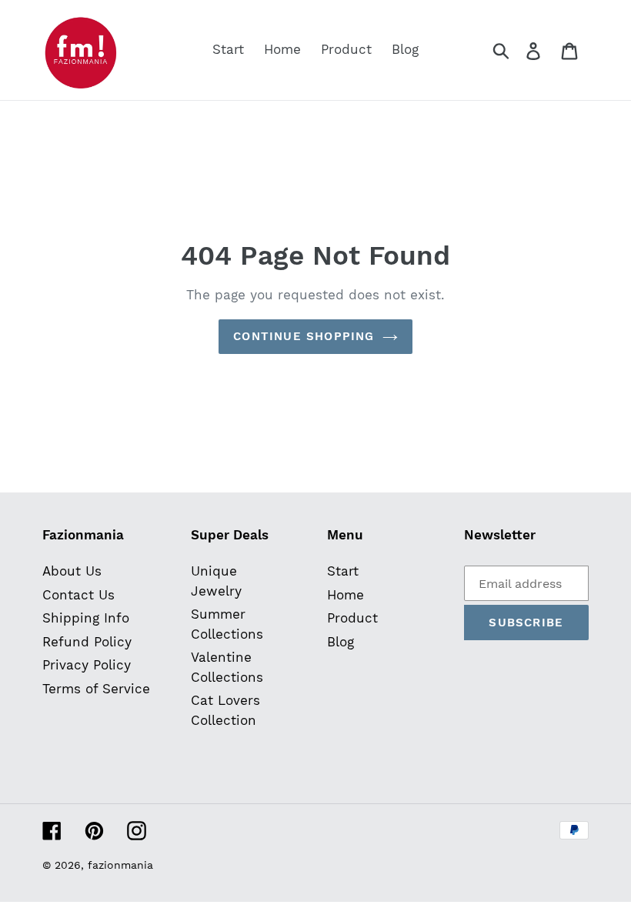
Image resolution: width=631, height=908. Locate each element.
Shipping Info (85, 618)
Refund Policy (87, 641)
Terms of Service (96, 688)
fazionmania (120, 865)
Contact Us (78, 595)
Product (352, 618)
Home (345, 595)
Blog (340, 641)
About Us (72, 571)
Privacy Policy (86, 665)
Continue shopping (303, 336)
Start (343, 571)
